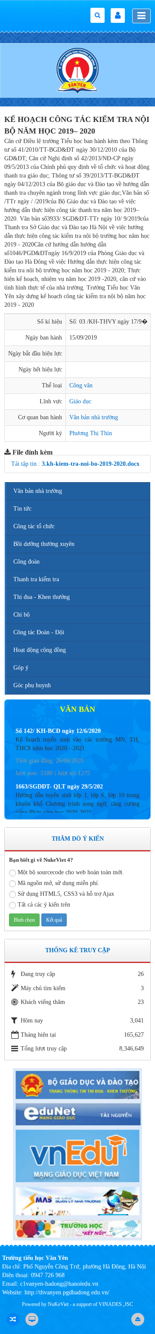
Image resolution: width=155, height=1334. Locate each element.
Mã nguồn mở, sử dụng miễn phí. (58, 883)
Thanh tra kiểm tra (36, 579)
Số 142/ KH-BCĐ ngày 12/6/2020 (58, 731)
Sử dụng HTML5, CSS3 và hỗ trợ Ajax (66, 894)
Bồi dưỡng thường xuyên (43, 544)
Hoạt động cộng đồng (39, 650)
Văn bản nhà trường (93, 417)
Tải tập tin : (75, 464)
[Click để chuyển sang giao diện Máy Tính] (31, 1319)
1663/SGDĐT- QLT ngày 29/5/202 (59, 786)
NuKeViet (58, 1304)
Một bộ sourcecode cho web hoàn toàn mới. (71, 872)
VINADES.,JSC (116, 1304)
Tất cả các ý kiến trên (44, 904)
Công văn (81, 385)
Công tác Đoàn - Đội (38, 632)
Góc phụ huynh (32, 685)
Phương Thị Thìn (90, 433)
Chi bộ (21, 614)
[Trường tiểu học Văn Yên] (77, 70)
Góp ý (20, 667)
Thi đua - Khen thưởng (41, 597)
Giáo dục (80, 401)
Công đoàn (26, 561)
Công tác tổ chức (34, 526)
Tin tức (22, 508)
